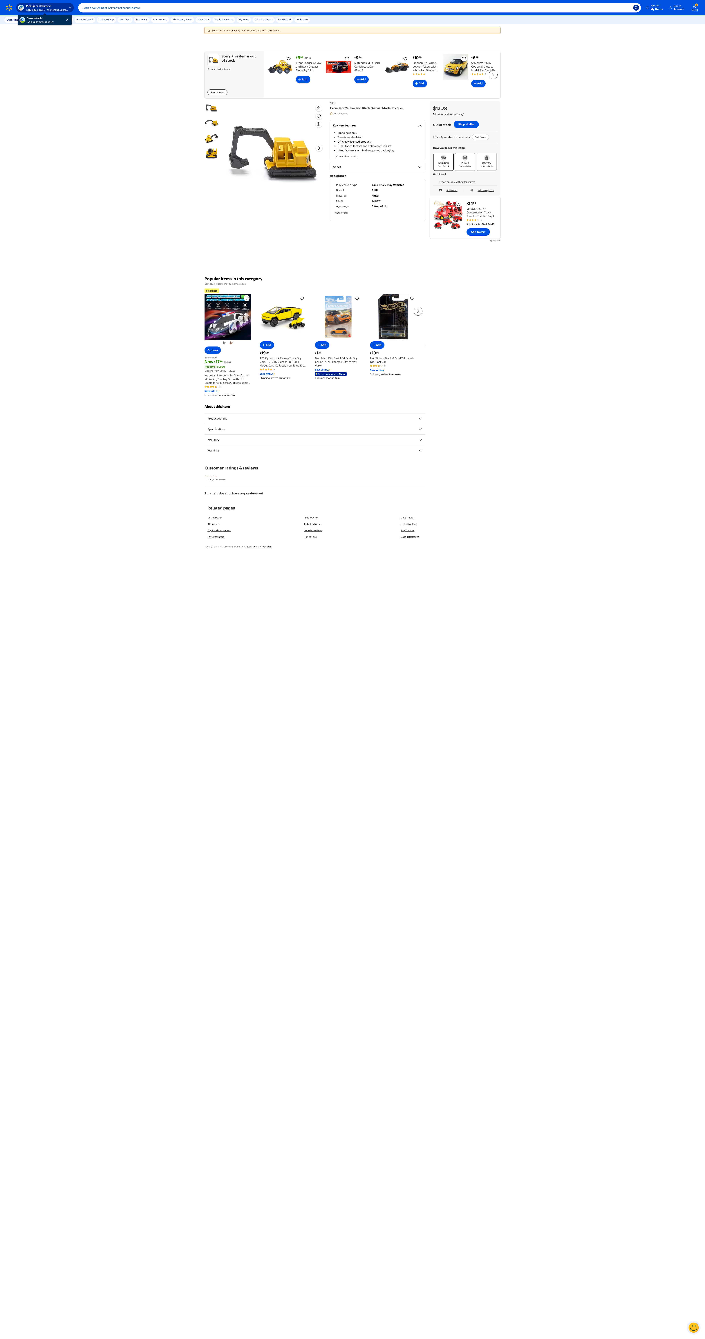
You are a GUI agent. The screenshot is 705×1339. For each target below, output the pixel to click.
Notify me (480, 137)
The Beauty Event (182, 19)
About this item (217, 406)
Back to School (85, 19)
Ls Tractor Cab (408, 523)
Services (37, 19)
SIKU (332, 103)
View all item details (346, 156)
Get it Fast (125, 19)
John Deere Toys (313, 530)
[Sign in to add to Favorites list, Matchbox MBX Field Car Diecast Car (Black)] (347, 58)
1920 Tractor (311, 517)
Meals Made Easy (224, 19)
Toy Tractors (407, 530)
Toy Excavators (215, 536)
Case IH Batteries (410, 536)
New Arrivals (160, 19)
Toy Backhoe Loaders (219, 530)
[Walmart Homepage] (9, 7)
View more (341, 212)
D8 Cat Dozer (214, 517)
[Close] (68, 19)
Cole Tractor (407, 517)
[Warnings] (420, 450)
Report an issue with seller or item (457, 181)
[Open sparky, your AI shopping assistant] (693, 1327)
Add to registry (486, 190)
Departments (14, 19)
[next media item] (319, 148)
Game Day (203, 19)
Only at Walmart (263, 19)
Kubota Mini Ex (312, 523)
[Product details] (420, 419)
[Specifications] (420, 429)
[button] (655, 7)
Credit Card (284, 19)
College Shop (106, 19)
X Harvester (213, 523)
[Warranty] (420, 440)
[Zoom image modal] (318, 124)
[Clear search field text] (627, 7)
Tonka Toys (310, 536)
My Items (244, 19)
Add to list (451, 190)
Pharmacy (141, 19)
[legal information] (462, 114)
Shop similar (217, 92)
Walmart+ (302, 19)
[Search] (636, 8)
